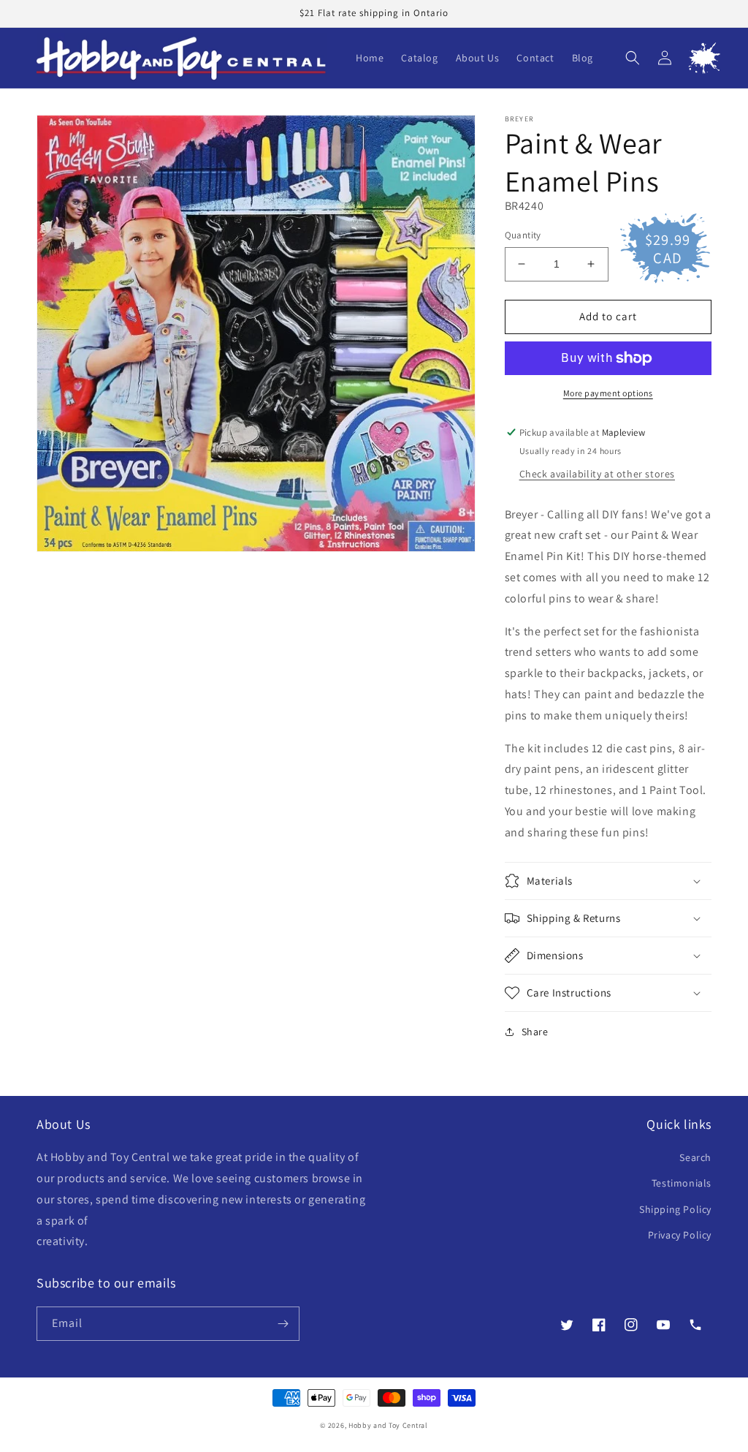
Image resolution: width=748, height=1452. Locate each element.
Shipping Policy (675, 1209)
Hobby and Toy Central (388, 1425)
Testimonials (681, 1183)
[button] (633, 58)
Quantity (523, 235)
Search (695, 1157)
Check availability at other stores (597, 473)
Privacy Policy (679, 1234)
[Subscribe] (283, 1324)
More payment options (608, 392)
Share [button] (535, 1031)
